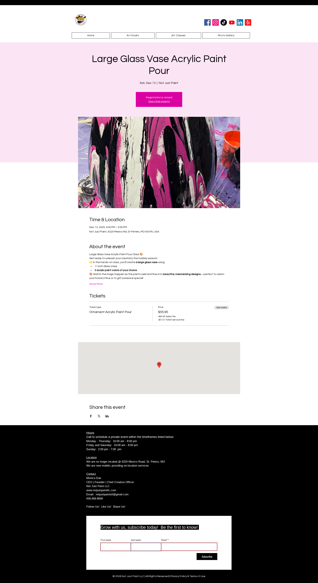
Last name (136, 540)
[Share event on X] (99, 416)
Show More (96, 284)
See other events (159, 101)
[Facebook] (207, 22)
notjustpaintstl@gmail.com (112, 494)
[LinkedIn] (240, 22)
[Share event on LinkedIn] (107, 416)
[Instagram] (215, 22)
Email (164, 540)
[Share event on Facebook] (90, 416)
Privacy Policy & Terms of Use (187, 576)
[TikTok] (223, 22)
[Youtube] (232, 22)
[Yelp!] (248, 22)
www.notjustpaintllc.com (101, 490)
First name (106, 540)
